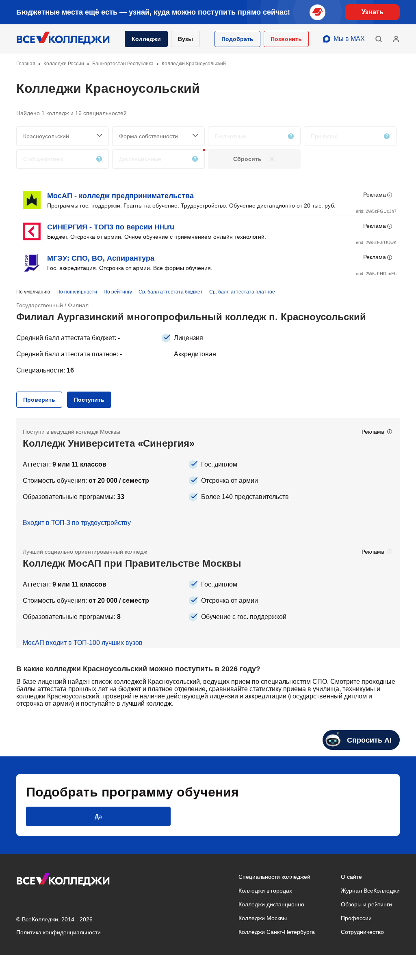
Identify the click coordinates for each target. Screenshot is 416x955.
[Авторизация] (396, 39)
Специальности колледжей (274, 877)
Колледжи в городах (265, 890)
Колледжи (146, 39)
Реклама (374, 194)
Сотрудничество (362, 932)
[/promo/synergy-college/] (208, 477)
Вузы (185, 39)
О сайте (351, 877)
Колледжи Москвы (262, 918)
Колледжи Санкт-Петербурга (276, 932)
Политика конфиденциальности (58, 932)
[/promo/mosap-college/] (208, 593)
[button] (237, 39)
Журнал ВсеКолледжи (370, 890)
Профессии (356, 918)
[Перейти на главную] (63, 39)
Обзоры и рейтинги (366, 904)
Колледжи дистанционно (271, 904)
